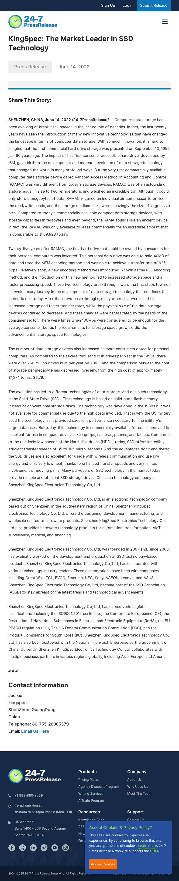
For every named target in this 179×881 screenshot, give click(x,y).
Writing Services (90, 793)
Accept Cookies (103, 864)
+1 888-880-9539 (28, 795)
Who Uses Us (137, 787)
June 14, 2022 (74, 67)
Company (136, 772)
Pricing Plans (88, 780)
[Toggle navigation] (165, 22)
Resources (89, 812)
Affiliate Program (91, 800)
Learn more (147, 845)
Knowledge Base (91, 820)
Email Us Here (35, 731)
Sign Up (108, 5)
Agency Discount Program (98, 787)
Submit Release (153, 5)
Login (128, 5)
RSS (81, 827)
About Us (134, 780)
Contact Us (136, 820)
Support (135, 812)
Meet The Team (139, 793)
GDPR (154, 850)
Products (87, 772)
